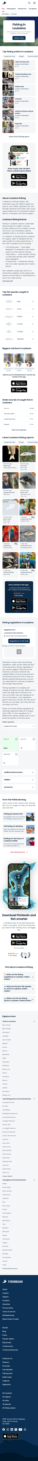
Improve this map (30, 657)
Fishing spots (7, 1373)
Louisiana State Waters (13, 633)
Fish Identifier (7, 1370)
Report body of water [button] (10, 1319)
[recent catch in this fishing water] (10, 458)
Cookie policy (7, 1346)
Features (5, 1362)
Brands (5, 1328)
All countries (7, 1393)
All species (6, 1404)
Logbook (5, 1381)
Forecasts (6, 1366)
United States (5, 14)
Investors (5, 1300)
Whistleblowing (8, 1315)
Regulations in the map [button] (19, 641)
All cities (5, 1400)
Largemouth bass (9, 56)
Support (5, 1297)
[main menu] (34, 3)
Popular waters (8, 1339)
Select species (8, 722)
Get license (6, 281)
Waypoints (6, 1384)
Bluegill (21, 56)
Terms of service (8, 1312)
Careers (5, 1293)
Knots (4, 1335)
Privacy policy (7, 1308)
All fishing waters (9, 1408)
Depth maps (7, 1377)
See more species (19, 430)
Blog (4, 1331)
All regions (6, 1397)
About (4, 1289)
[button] (10, 743)
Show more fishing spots (19, 136)
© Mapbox (10, 657)
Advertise (6, 1304)
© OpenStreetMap (18, 657)
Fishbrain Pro (7, 1358)
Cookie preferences (10, 1350)
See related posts (17, 852)
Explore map (19, 38)
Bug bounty (6, 1342)
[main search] (29, 2)
